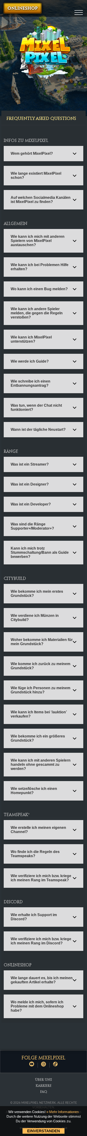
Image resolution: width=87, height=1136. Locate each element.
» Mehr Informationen (62, 1112)
